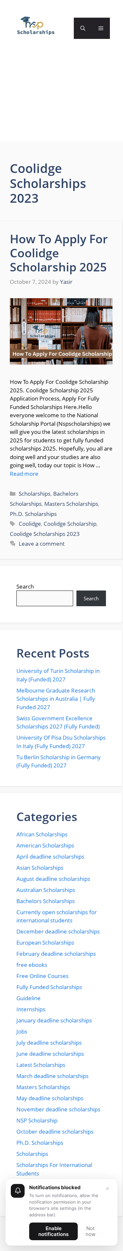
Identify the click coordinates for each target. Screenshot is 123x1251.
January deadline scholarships (54, 1020)
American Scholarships (45, 845)
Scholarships (35, 493)
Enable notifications (53, 1231)
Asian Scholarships (39, 867)
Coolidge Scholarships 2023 (45, 534)
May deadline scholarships (49, 1098)
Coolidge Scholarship (70, 523)
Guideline (28, 998)
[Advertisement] (61, 100)
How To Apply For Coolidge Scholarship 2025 (59, 253)
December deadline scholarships (58, 931)
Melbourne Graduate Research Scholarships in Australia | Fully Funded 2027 (55, 699)
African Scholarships (42, 834)
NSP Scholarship (36, 1120)
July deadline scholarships (49, 1042)
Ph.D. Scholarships (33, 514)
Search (25, 586)
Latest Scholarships (40, 1065)
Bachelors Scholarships (45, 901)
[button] (83, 28)
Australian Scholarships (45, 890)
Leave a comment (42, 543)
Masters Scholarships (71, 503)
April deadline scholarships (50, 856)
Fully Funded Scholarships (49, 987)
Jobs (21, 1031)
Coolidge (30, 523)
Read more (24, 473)
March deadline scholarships (52, 1076)
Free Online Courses (42, 976)
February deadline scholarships (56, 953)
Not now (90, 1231)
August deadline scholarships (53, 879)
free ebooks (31, 964)
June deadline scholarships (50, 1053)
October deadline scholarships (54, 1131)
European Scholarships (45, 942)
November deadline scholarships (58, 1109)
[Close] (107, 1188)
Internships (30, 1009)
